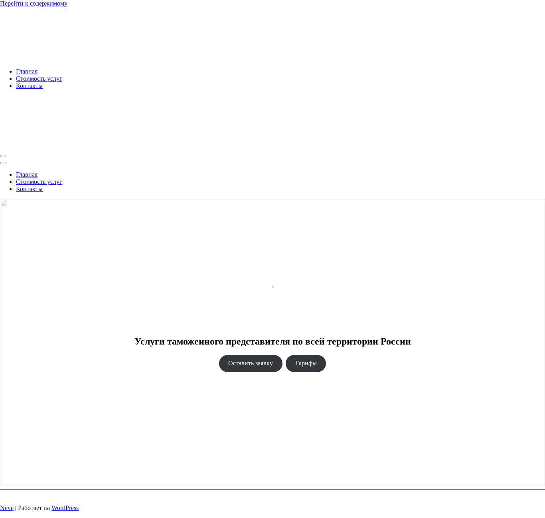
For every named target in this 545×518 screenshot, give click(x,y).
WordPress (65, 507)
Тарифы (306, 363)
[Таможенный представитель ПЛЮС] (82, 57)
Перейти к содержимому (33, 3)
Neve (7, 507)
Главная (27, 71)
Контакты (29, 85)
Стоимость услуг (39, 78)
